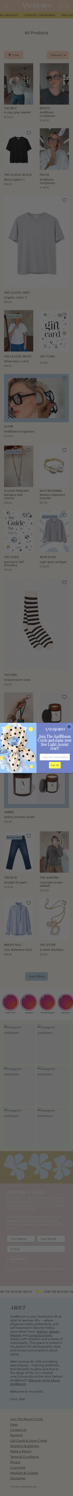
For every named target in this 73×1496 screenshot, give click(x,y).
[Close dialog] (69, 727)
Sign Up (54, 765)
